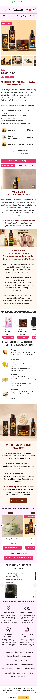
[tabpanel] (18, 198)
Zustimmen (23, 697)
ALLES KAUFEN (18, 558)
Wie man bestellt (13, 656)
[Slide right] (34, 525)
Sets (3, 70)
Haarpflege (22, 16)
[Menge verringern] (13, 151)
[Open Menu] (2, 10)
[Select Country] (30, 10)
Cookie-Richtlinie (28, 668)
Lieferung (29, 652)
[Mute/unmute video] (33, 186)
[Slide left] (2, 525)
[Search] (9, 9)
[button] (6, 61)
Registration (26, 656)
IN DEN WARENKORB (12, 548)
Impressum (8, 652)
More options (12, 697)
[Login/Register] (6, 9)
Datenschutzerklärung (11, 668)
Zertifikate (19, 652)
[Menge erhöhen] (13, 153)
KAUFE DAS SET (18, 501)
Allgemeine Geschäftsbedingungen (18, 664)
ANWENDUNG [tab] (22, 166)
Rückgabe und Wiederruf (18, 660)
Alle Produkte (8, 16)
